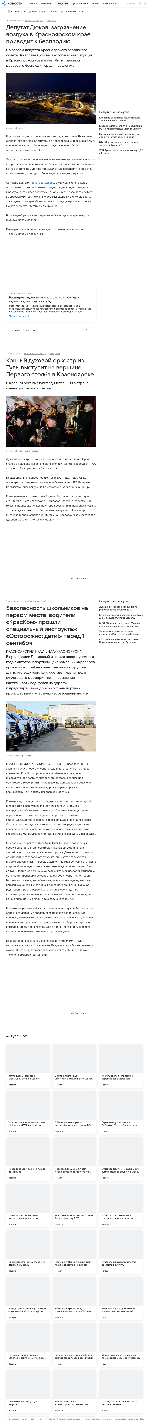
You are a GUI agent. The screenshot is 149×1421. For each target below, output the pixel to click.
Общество (51, 20)
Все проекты (36, 1419)
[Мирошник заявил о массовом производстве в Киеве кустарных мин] (121, 1345)
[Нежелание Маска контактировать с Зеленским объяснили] (74, 1391)
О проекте (50, 1419)
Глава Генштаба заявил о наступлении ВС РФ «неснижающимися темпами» (121, 127)
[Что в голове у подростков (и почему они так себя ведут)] (121, 1298)
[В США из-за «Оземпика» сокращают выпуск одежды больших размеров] (121, 1205)
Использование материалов (126, 1419)
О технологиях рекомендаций (70, 1419)
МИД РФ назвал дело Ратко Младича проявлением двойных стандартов (120, 624)
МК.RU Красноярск (34, 20)
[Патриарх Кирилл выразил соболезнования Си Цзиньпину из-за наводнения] (28, 1345)
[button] (51, 98)
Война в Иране (39, 11)
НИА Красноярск (31, 601)
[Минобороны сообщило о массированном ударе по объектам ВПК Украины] (28, 1205)
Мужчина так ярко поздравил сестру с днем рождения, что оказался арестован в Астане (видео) (121, 616)
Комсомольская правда (35, 353)
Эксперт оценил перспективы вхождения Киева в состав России (119, 632)
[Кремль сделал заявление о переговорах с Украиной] (121, 1066)
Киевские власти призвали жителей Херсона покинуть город (120, 119)
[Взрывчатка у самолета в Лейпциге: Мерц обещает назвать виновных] (121, 1112)
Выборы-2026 (18, 11)
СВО (55, 11)
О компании (14, 1419)
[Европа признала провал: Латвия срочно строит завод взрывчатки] (74, 1345)
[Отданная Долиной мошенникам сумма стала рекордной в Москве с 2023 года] (121, 1159)
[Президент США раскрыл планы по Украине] (28, 1159)
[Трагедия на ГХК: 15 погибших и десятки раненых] (121, 1391)
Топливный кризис (74, 11)
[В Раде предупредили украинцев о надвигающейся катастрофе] (28, 1298)
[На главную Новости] (14, 3)
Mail (4, 1419)
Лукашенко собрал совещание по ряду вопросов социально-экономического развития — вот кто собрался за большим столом (119, 608)
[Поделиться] (86, 330)
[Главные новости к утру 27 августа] (28, 1391)
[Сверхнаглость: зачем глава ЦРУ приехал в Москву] (28, 1252)
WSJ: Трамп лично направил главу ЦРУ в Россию (121, 152)
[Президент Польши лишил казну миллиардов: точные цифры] (74, 1252)
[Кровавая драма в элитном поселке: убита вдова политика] (74, 1159)
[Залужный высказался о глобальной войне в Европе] (28, 1066)
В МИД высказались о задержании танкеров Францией (119, 143)
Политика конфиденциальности (98, 1419)
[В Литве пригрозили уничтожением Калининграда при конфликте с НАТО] (74, 1066)
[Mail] (4, 3)
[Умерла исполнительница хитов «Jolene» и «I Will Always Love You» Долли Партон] (28, 1112)
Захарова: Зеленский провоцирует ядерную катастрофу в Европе (119, 135)
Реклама (25, 1419)
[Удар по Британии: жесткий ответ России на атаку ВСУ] (74, 1205)
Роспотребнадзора (42, 182)
